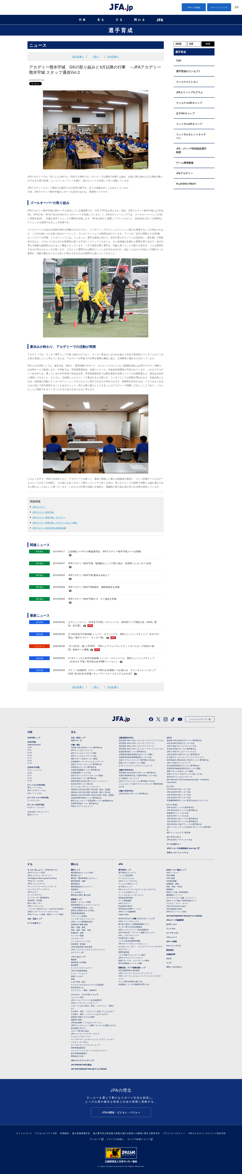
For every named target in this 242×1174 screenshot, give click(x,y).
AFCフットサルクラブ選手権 (178, 832)
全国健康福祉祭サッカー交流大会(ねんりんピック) (187, 800)
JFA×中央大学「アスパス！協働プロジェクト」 (137, 932)
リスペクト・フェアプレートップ (84, 994)
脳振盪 (73, 959)
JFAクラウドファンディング (82, 1060)
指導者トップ (76, 899)
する (120, 19)
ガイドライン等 (77, 952)
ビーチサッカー (33, 800)
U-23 (29, 747)
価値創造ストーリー (174, 895)
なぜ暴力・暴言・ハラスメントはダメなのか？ (90, 1014)
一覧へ (95, 56)
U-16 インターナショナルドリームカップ (135, 765)
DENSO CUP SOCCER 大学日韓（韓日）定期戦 (90, 789)
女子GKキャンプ (185, 113)
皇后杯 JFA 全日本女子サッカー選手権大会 (184, 740)
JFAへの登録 (193, 7)
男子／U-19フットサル (36, 790)
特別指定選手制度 (125, 897)
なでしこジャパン (34, 770)
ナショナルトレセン (187, 81)
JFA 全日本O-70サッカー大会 (179, 797)
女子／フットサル (34, 793)
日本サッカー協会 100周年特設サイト (181, 900)
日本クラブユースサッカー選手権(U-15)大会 (137, 781)
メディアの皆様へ (115, 1139)
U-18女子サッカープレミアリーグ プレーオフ (185, 757)
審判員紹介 (75, 883)
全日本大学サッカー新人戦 (82, 783)
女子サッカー (171, 924)
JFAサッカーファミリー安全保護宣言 (133, 929)
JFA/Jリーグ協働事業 (127, 911)
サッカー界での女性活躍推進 (130, 926)
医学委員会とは (77, 987)
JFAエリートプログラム (189, 92)
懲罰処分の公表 (77, 1056)
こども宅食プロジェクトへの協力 (132, 954)
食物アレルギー (77, 976)
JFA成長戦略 (171, 881)
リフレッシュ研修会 (79, 916)
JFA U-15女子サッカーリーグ (179, 762)
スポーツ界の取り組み (80, 1030)
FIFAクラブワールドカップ (82, 806)
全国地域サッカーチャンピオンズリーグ (87, 761)
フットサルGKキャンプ (189, 124)
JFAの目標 (170, 878)
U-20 (29, 772)
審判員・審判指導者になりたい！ (84, 878)
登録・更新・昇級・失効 (81, 930)
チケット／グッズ (173, 945)
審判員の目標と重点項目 (81, 895)
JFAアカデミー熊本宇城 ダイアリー (48, 517)
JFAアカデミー (39, 506)
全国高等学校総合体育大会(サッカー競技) (136, 754)
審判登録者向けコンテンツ (82, 886)
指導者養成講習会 (78, 913)
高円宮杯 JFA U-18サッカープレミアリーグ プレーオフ (141, 748)
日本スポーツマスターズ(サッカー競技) (87, 775)
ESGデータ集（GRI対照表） (178, 892)
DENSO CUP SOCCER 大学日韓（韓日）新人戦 (90, 792)
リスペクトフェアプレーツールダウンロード (89, 1050)
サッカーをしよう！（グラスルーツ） (42, 869)
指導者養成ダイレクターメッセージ (85, 904)
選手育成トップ (124, 869)
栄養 (73, 979)
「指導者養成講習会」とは (82, 907)
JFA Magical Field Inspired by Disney (42, 878)
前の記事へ (78, 56)
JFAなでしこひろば (35, 880)
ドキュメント (171, 937)
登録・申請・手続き (174, 886)
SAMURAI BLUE (34, 744)
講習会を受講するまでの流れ (82, 910)
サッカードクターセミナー (82, 967)
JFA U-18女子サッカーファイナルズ (181, 751)
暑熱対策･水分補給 (78, 962)
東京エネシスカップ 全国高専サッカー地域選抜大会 (92, 800)
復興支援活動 (123, 952)
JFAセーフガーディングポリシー (84, 1002)
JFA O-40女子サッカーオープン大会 (181, 746)
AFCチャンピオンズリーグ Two (83, 755)
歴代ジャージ (32, 814)
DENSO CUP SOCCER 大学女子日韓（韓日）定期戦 (92, 795)
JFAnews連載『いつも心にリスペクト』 (87, 1022)
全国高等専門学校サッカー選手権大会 (86, 797)
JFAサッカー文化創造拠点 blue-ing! (182, 848)
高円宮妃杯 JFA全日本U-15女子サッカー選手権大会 (188, 760)
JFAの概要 (170, 875)
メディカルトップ (78, 956)
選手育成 (121, 30)
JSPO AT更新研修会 (79, 970)
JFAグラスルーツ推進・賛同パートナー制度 (45, 914)
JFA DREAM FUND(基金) (81, 1064)
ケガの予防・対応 (78, 981)
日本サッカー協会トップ (176, 869)
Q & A (168, 958)
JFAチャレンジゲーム (36, 883)
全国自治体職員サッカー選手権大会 (85, 769)
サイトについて (24, 1133)
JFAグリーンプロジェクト (129, 921)
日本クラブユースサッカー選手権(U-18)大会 (137, 760)
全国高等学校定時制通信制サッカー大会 (135, 757)
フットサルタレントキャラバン (191, 136)
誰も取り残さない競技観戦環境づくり (133, 924)
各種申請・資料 (77, 932)
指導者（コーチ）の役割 (81, 902)
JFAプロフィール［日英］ (177, 911)
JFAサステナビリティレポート (130, 957)
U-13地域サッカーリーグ (129, 778)
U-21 (29, 749)
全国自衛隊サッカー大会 (81, 772)
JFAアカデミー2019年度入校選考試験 (49, 527)
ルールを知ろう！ (174, 844)
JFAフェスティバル (35, 906)
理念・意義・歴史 (78, 927)
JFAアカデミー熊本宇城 (43, 512)
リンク (169, 962)
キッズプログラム (34, 894)
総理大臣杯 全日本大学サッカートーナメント (89, 781)
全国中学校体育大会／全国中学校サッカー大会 (138, 775)
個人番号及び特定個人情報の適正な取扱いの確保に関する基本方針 (126, 1133)
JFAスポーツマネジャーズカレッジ (132, 943)
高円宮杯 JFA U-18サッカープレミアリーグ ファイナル (141, 740)
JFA (120, 864)
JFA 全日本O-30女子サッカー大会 (180, 743)
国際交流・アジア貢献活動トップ (132, 967)
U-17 (29, 757)
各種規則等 (170, 954)
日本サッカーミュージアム (177, 852)
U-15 (29, 763)
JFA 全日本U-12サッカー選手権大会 (133, 793)
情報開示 (170, 889)
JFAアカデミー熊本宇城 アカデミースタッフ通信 (54, 522)
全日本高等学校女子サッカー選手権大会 (183, 765)
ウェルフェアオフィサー (81, 1036)
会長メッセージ (172, 872)
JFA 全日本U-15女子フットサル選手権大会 (184, 824)
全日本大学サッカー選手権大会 (83, 778)
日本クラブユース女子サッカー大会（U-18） (185, 774)
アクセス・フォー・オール (177, 903)
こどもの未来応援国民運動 (129, 940)
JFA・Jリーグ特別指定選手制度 (191, 150)
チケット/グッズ (219, 7)
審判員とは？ (76, 875)
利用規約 (64, 1133)
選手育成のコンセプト (188, 71)
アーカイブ (95, 1139)
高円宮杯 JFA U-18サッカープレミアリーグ (136, 743)
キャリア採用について (138, 1139)
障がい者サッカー (34, 903)
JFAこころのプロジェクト (129, 935)
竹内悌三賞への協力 (126, 938)
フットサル (170, 928)
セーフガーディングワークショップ (85, 1044)
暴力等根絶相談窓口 (79, 1053)
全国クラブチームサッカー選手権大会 (86, 764)
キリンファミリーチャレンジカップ (41, 886)
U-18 (29, 755)
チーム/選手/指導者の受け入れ (130, 981)
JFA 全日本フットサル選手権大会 (180, 807)
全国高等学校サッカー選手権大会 (132, 751)
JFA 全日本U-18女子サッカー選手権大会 (183, 754)
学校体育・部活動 (34, 900)
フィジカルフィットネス (81, 941)
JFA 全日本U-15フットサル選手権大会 (182, 821)
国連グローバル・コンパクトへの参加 (133, 960)
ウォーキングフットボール (38, 889)
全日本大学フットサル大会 (177, 815)
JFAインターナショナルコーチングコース (88, 949)
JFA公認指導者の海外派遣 (81, 946)
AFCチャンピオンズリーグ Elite (83, 753)
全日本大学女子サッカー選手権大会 (181, 748)
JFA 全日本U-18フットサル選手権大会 (182, 818)
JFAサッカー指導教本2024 (82, 921)
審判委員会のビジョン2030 (82, 872)
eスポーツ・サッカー (36, 807)
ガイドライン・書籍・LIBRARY (84, 990)
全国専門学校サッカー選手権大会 (84, 803)
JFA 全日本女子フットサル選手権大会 (182, 810)
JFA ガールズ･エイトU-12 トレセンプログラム (137, 889)
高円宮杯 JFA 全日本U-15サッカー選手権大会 (137, 772)
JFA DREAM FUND (174, 908)
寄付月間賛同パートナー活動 (130, 963)
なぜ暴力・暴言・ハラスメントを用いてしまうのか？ (92, 1011)
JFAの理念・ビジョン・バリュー (121, 1112)
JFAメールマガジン (174, 967)
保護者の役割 (76, 1019)
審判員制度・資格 (78, 881)
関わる (140, 19)
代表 (83, 19)
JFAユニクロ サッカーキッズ (39, 875)
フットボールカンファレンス (82, 918)
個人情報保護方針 (81, 1133)
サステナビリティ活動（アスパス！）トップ (136, 918)
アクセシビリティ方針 (46, 1133)
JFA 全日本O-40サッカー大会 (179, 789)
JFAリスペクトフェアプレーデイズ (85, 1033)
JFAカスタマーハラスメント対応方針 (207, 1133)
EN (237, 7)
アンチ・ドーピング (79, 973)
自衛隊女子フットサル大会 (177, 813)
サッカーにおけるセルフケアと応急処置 (87, 984)
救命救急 (74, 965)
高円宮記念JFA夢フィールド (129, 908)
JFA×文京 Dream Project (176, 906)
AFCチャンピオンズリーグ (82, 750)
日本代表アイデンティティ (38, 811)
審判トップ (75, 869)
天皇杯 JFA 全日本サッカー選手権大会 (86, 747)
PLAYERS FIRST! (186, 184)
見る (101, 19)
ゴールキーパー (77, 938)
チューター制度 (77, 935)
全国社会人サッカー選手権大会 (83, 767)
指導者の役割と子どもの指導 (82, 1016)
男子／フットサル (34, 787)
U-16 (29, 760)
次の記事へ (113, 56)
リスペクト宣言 (77, 997)
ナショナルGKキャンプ (189, 103)
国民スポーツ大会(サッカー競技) (84, 758)
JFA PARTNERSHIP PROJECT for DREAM (89, 1069)
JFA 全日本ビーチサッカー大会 (179, 839)
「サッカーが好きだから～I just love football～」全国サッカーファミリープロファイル (47, 910)
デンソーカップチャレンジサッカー (85, 786)
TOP (178, 60)
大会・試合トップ (78, 737)
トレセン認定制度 (125, 875)
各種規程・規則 (172, 883)
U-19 (29, 752)
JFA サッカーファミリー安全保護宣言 (86, 1000)
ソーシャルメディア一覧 (200, 719)
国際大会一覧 (76, 740)
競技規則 (74, 889)
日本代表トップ (33, 737)
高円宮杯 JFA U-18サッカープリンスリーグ (136, 746)
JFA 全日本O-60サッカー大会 (179, 794)
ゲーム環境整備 (184, 162)
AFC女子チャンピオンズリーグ (179, 776)
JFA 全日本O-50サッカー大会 (179, 791)
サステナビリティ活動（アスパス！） (181, 897)
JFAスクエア (32, 892)
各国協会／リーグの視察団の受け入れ (133, 984)
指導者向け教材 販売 (79, 924)
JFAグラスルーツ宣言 (36, 872)
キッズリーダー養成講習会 (38, 897)
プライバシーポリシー (174, 1133)
